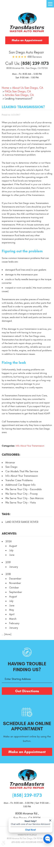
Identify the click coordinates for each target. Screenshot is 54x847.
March (12, 618)
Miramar (10, 462)
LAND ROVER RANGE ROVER (21, 522)
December (15, 578)
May (11, 609)
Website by (27, 835)
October (14, 587)
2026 (8, 541)
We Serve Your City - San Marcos (24, 498)
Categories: (11, 455)
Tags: (6, 514)
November (15, 583)
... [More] (6, 634)
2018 (8, 574)
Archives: (9, 533)
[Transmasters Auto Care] (27, 23)
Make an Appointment (27, 40)
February (14, 623)
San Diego (11, 466)
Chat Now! (30, 829)
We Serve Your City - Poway (21, 493)
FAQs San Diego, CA (18, 91)
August (13, 545)
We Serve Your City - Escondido (23, 489)
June (11, 554)
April (11, 614)
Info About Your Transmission (30, 445)
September (15, 592)
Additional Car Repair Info (20, 484)
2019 (8, 562)
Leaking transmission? (18, 98)
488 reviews (34, 56)
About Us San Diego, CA (27, 87)
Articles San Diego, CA (19, 95)
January (13, 566)
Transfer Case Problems (19, 480)
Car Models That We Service (21, 471)
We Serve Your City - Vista (20, 502)
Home (5, 87)
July (11, 550)
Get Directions (27, 691)
